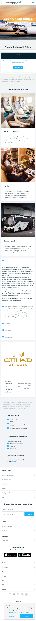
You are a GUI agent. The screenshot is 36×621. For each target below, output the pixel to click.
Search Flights (18, 67)
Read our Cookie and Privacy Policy (19, 612)
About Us (4, 563)
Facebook (10, 594)
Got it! (26, 616)
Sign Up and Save (7, 493)
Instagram (26, 594)
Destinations (5, 484)
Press (3, 580)
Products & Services (7, 475)
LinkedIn (22, 594)
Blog (3, 497)
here (15, 462)
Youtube (18, 594)
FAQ (3, 571)
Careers (4, 576)
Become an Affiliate (7, 526)
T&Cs (3, 585)
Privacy (4, 589)
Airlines (4, 488)
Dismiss (11, 616)
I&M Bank (4, 531)
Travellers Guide (6, 479)
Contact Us (5, 541)
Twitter (14, 594)
